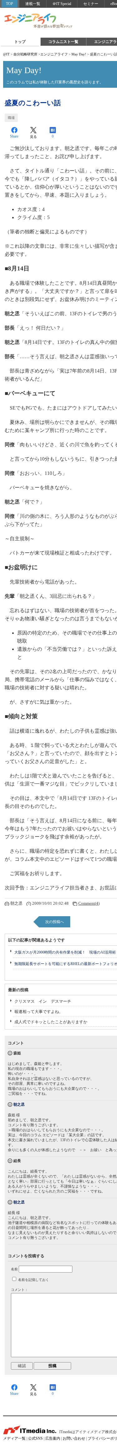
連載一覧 (32, 4)
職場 (11, 118)
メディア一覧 (14, 1438)
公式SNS (35, 1438)
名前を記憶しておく (33, 1280)
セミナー (90, 4)
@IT (6, 54)
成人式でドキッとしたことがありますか (50, 1022)
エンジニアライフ (38, 21)
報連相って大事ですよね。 (38, 1011)
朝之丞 (19, 1104)
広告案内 (52, 1438)
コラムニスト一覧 (63, 42)
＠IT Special (61, 4)
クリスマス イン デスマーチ (42, 1001)
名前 (14, 1269)
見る (33, 136)
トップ (20, 42)
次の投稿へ (54, 922)
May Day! (78, 54)
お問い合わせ (74, 1438)
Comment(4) (89, 903)
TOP (9, 4)
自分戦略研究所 (25, 54)
